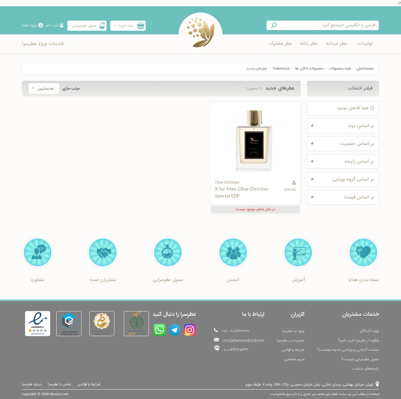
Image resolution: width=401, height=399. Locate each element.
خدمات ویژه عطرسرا (43, 43)
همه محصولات (340, 68)
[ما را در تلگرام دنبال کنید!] (174, 330)
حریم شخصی (294, 359)
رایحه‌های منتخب (365, 369)
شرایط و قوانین (293, 350)
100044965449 (236, 350)
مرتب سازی (71, 88)
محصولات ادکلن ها (309, 68)
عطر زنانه (309, 43)
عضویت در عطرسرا (291, 340)
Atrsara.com (59, 394)
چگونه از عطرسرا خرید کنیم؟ (358, 340)
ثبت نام (52, 25)
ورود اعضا (29, 25)
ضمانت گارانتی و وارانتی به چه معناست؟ (348, 350)
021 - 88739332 (235, 331)
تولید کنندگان (369, 331)
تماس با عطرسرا (59, 384)
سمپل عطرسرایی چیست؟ (360, 359)
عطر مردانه (336, 43)
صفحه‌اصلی (365, 68)
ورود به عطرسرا (293, 331)
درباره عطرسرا (32, 384)
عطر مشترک (280, 43)
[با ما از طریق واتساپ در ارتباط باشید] (159, 330)
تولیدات (365, 43)
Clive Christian (227, 182)
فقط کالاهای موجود (352, 108)
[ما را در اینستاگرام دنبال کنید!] (190, 330)
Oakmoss (281, 68)
